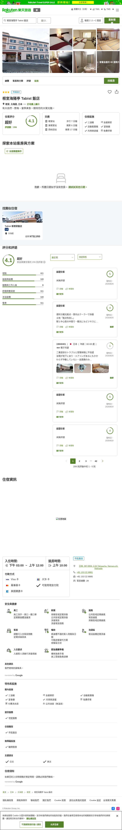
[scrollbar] (61, 225)
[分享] (117, 92)
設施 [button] (36, 81)
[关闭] (117, 816)
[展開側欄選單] (117, 10)
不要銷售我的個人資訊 (31, 824)
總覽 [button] (7, 81)
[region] (61, 820)
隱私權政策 (31, 818)
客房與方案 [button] (18, 81)
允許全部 (54, 824)
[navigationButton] (66, 461)
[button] (16, 10)
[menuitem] (82, 9)
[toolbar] (57, 20)
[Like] (110, 92)
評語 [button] (29, 81)
